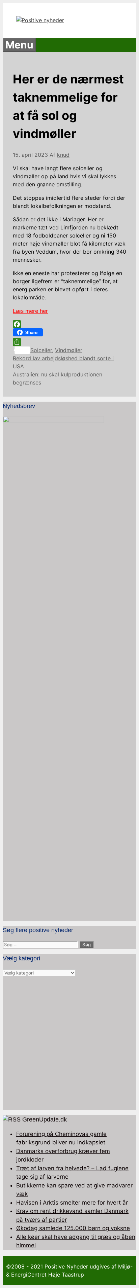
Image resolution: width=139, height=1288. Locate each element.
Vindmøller (68, 350)
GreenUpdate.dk (44, 1119)
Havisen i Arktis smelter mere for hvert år (72, 1202)
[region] (69, 1043)
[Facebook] (69, 324)
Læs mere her (30, 310)
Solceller (41, 350)
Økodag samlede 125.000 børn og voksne (73, 1228)
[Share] (69, 342)
